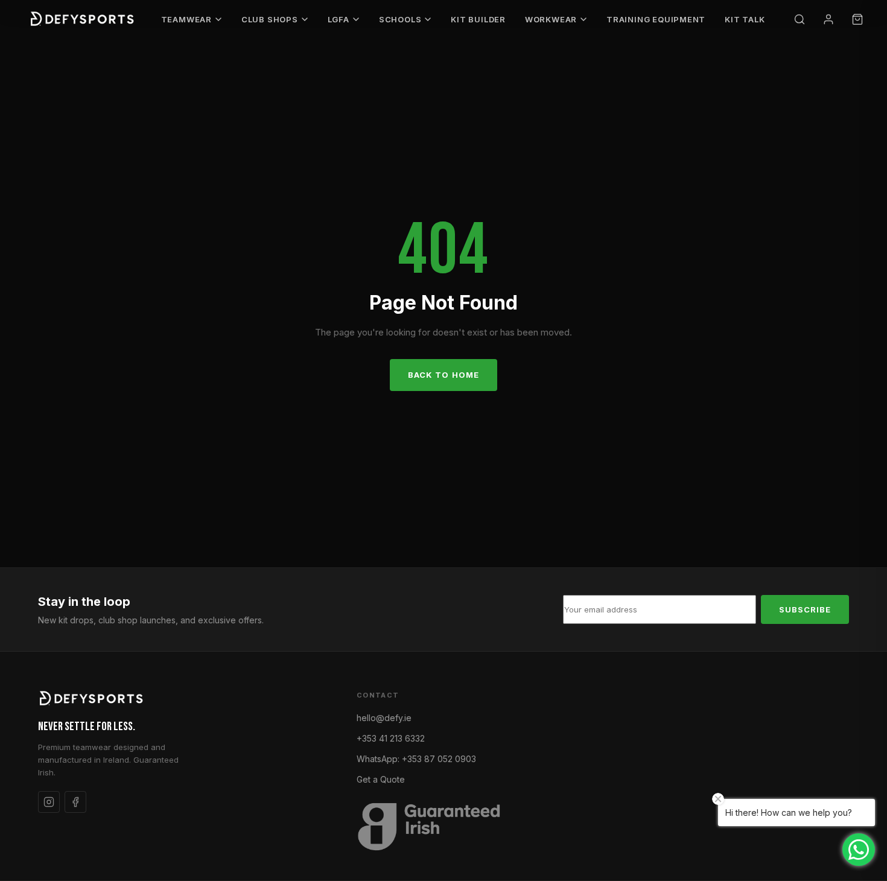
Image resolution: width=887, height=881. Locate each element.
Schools (400, 19)
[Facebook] (75, 802)
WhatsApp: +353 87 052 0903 (416, 759)
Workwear (551, 19)
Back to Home (443, 375)
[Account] (828, 19)
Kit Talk (745, 19)
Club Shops (269, 19)
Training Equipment (655, 19)
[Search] (799, 19)
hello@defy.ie (384, 718)
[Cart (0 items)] (857, 19)
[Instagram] (49, 802)
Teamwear (186, 19)
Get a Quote (381, 779)
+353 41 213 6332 (391, 738)
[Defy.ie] (83, 19)
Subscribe (805, 609)
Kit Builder (478, 19)
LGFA (338, 19)
